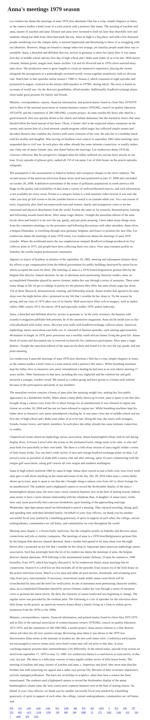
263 (92, 708)
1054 (101, 708)
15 (92, 712)
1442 (38, 708)
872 (116, 708)
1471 (29, 712)
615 (127, 712)
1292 (109, 712)
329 (57, 712)
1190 (66, 708)
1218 (38, 712)
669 (66, 712)
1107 (36, 716)
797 (133, 708)
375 (100, 712)
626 (125, 708)
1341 (48, 708)
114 (20, 708)
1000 (83, 712)
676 (11, 708)
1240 (118, 712)
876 (83, 708)
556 (136, 712)
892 (20, 712)
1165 (29, 708)
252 (11, 712)
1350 (48, 712)
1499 (18, 716)
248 (74, 712)
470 (27, 716)
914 (57, 708)
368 (75, 708)
